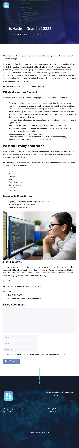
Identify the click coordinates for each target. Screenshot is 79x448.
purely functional (19, 70)
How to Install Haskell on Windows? (27, 287)
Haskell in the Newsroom (19, 204)
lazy (10, 70)
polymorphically (56, 67)
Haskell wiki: (40, 67)
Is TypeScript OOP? (14, 295)
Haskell (9, 291)
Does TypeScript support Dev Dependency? (23, 298)
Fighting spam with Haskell (19, 202)
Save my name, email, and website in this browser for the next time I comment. (36, 354)
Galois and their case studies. (20, 207)
